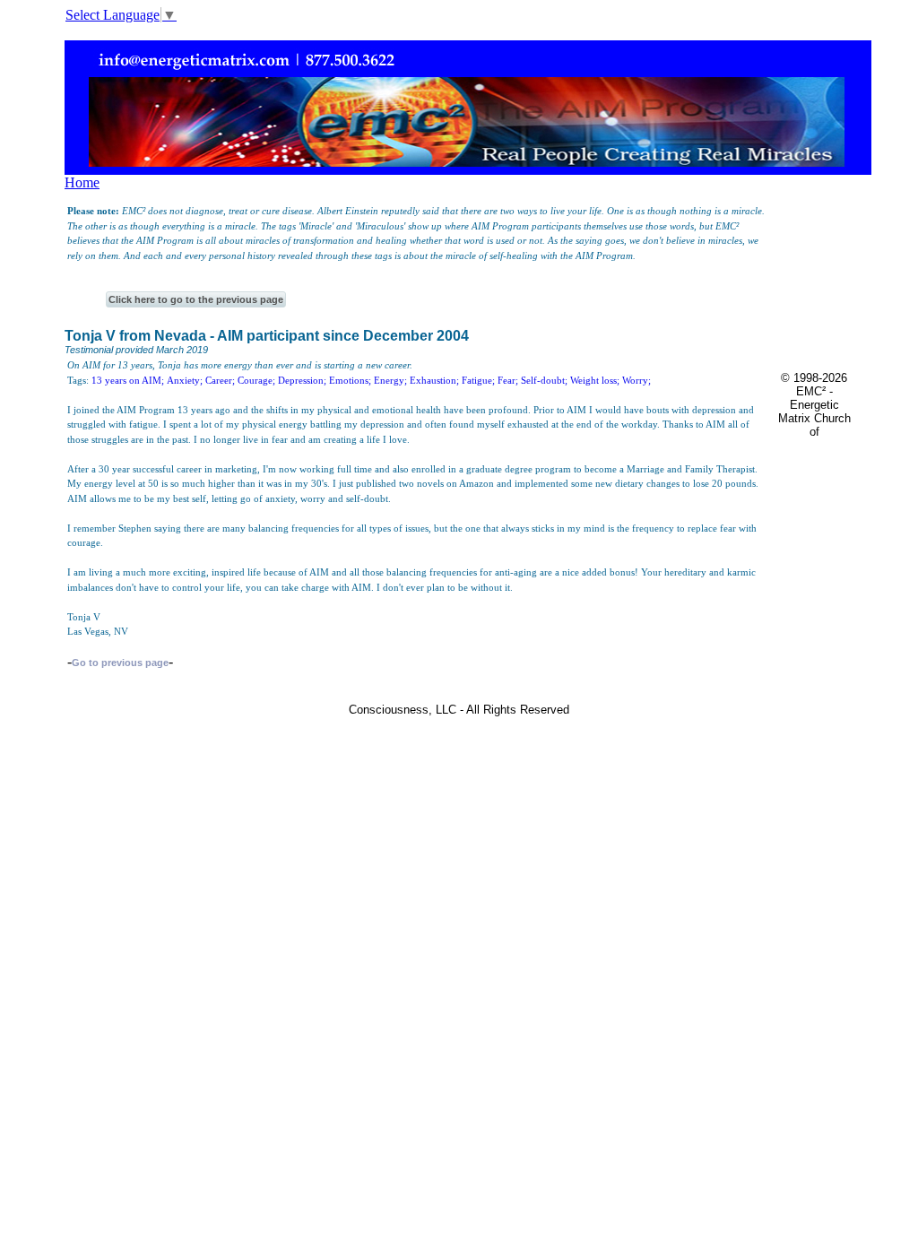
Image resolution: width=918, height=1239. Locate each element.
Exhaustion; (434, 380)
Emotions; (350, 380)
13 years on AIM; (127, 380)
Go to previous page (120, 662)
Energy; (390, 380)
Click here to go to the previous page (195, 299)
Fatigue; (478, 380)
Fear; (508, 380)
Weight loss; (594, 380)
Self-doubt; (544, 380)
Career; (220, 380)
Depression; (302, 380)
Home (82, 182)
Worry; (636, 380)
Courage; (256, 380)
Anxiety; (185, 380)
